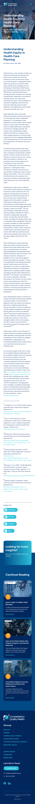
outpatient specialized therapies (15, 742)
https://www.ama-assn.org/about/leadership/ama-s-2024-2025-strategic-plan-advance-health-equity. (17, 458)
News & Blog (8, 758)
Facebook (11, 510)
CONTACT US (11, 768)
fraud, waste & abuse (11, 739)
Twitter (11, 517)
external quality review (12, 736)
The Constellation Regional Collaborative (18, 372)
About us (7, 730)
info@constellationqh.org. (11, 395)
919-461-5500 (10, 776)
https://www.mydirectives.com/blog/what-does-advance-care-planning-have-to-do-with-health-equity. (17, 443)
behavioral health (10, 745)
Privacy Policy (17, 799)
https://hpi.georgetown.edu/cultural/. (14, 429)
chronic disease (9, 752)
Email (10, 531)
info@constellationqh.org (13, 773)
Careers (6, 733)
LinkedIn (11, 524)
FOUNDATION (8, 755)
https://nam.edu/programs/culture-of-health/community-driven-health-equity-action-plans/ (16, 489)
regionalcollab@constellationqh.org (19, 374)
